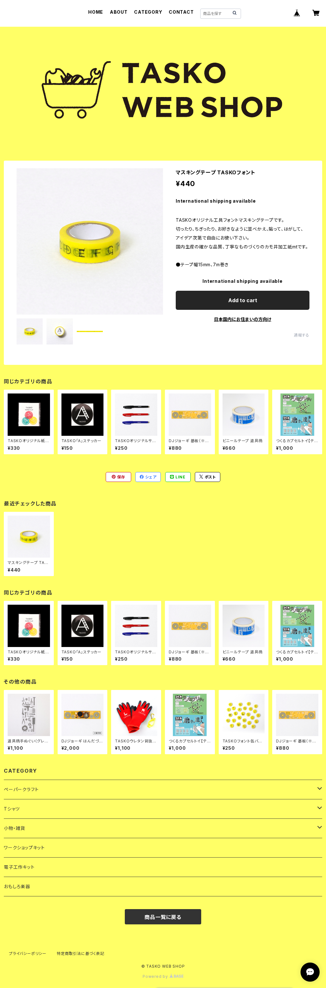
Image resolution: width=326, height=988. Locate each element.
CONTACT (181, 12)
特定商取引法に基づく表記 (80, 953)
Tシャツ (12, 808)
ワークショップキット (24, 847)
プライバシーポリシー (27, 953)
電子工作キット (19, 867)
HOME (95, 12)
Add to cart (242, 300)
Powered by (156, 976)
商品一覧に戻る (163, 917)
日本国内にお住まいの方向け (242, 319)
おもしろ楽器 (17, 886)
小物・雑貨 (14, 828)
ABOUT (119, 12)
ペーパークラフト (21, 789)
